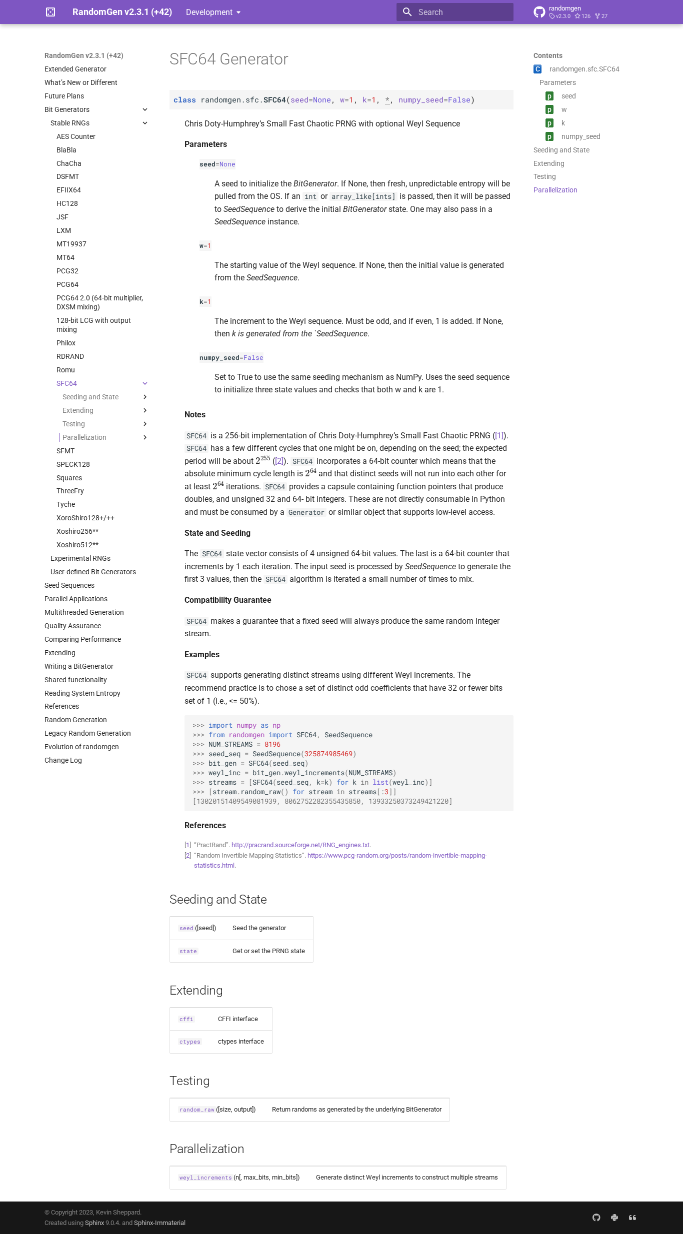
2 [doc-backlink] (188, 855)
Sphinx (94, 1223)
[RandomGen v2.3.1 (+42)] (50, 12)
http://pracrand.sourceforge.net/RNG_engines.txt (301, 845)
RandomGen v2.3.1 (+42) (84, 55)
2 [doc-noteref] (279, 461)
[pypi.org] (614, 1218)
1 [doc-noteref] (499, 435)
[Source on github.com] (596, 1218)
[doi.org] (632, 1218)
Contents (548, 55)
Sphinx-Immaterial (160, 1223)
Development (209, 12)
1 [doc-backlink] (188, 845)
